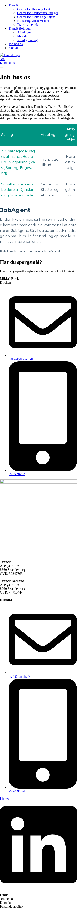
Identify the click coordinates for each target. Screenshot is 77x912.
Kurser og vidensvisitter (33, 21)
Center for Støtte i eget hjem (36, 17)
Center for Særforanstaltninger (37, 13)
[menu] (1, 67)
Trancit (13, 5)
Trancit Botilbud (20, 28)
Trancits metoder (28, 24)
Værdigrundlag (27, 40)
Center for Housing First (33, 9)
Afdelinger (24, 32)
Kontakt (14, 48)
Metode (22, 36)
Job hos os (16, 44)
